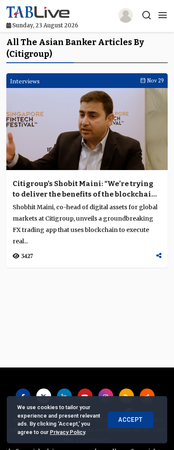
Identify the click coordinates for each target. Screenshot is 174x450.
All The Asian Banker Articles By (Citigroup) (75, 48)
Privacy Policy (67, 432)
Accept (130, 419)
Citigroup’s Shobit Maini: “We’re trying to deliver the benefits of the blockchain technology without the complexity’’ (84, 189)
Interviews (25, 81)
